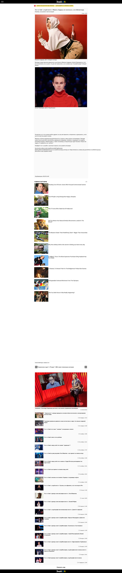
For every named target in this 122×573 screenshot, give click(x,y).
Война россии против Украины (45, 5)
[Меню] (2, 2)
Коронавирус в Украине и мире (64, 5)
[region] (61, 121)
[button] (36, 367)
